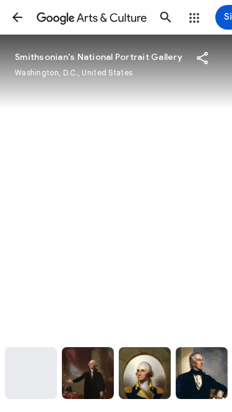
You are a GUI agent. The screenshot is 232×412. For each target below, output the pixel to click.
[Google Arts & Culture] (91, 17)
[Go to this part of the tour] (31, 373)
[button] (17, 17)
